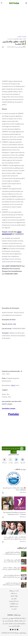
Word (13, 385)
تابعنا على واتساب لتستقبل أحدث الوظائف (11, 450)
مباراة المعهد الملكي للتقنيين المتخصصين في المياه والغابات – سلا (11, 553)
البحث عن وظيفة (14, 591)
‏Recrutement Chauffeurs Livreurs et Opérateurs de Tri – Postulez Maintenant (14, 513)
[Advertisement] (14, 21)
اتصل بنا (14, 609)
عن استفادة (14, 593)
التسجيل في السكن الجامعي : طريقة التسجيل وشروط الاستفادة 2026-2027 (11, 583)
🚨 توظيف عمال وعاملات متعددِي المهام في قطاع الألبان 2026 (14, 489)
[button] (1, 3)
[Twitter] (13, 629)
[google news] (15, 629)
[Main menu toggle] (26, 3)
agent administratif (11, 233)
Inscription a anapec (8, 408)
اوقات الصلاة (14, 596)
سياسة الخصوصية (14, 601)
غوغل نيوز (14, 598)
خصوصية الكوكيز (14, 606)
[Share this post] (3, 47)
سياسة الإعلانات (14, 604)
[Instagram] (10, 629)
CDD (14, 324)
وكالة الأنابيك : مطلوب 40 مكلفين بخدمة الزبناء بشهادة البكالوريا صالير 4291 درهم (15, 538)
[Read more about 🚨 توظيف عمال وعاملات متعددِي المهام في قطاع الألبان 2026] (14, 478)
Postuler (13, 414)
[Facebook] (17, 629)
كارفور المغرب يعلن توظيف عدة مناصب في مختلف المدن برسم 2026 (12, 560)
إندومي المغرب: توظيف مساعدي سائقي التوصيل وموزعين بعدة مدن (11, 568)
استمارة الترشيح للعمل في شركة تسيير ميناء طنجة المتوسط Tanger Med (11, 576)
